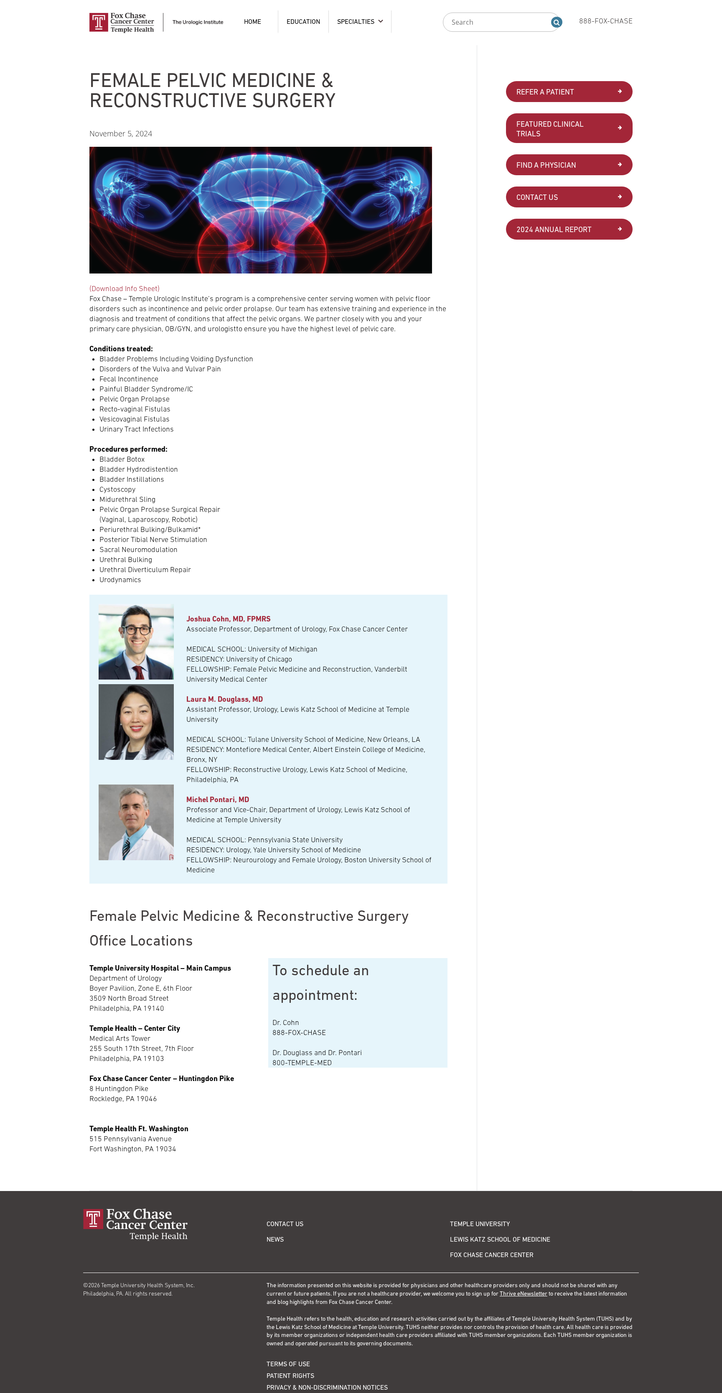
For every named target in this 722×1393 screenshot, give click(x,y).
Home (252, 21)
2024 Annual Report (554, 229)
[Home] (175, 1225)
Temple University (480, 1223)
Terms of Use (288, 1363)
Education (303, 21)
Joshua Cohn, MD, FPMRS (228, 618)
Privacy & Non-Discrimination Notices (327, 1387)
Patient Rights (290, 1375)
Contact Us (537, 197)
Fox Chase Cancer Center (492, 1254)
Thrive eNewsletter (523, 1293)
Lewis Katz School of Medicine (500, 1239)
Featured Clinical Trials (550, 129)
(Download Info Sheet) (124, 288)
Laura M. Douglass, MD (224, 699)
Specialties (355, 21)
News (275, 1239)
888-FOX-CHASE (606, 21)
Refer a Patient (545, 91)
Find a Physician (546, 165)
